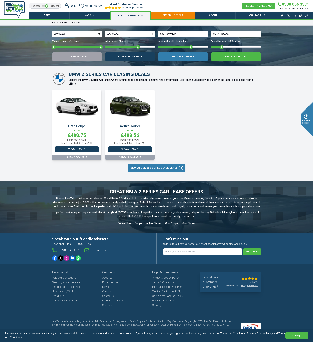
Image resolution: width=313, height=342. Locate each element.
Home (55, 22)
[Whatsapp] (78, 258)
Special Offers (173, 15)
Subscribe (252, 251)
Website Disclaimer (163, 300)
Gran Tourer (188, 223)
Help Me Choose (183, 56)
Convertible (124, 223)
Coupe (138, 223)
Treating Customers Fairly (166, 291)
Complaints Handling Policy (167, 296)
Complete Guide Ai (112, 300)
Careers (106, 291)
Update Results (236, 56)
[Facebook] (54, 258)
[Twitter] (60, 258)
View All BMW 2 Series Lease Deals (154, 167)
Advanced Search (130, 56)
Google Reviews (135, 7)
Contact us (257, 15)
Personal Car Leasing (64, 277)
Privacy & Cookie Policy (165, 277)
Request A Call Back (259, 5)
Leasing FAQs (60, 296)
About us (107, 277)
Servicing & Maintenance (66, 282)
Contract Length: (172, 41)
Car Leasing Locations (65, 300)
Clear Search (77, 56)
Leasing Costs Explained (66, 286)
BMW (65, 22)
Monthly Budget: (65, 41)
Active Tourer (153, 223)
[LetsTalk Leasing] (14, 9)
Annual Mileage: (225, 41)
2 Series (76, 22)
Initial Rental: (116, 41)
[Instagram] (66, 258)
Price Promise (110, 282)
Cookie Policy (265, 333)
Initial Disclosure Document (167, 286)
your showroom (251, 206)
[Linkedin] (72, 258)
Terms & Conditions (163, 282)
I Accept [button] (296, 335)
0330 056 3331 (134, 216)
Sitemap (107, 305)
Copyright (157, 305)
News (105, 286)
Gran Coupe (171, 223)
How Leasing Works (63, 291)
